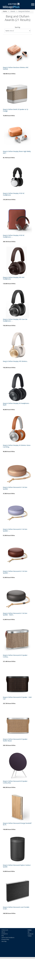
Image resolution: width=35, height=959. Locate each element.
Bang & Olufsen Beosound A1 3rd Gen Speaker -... (15, 530)
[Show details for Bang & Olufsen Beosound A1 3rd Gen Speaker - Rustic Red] (17, 555)
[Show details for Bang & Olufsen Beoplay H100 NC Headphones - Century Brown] (17, 219)
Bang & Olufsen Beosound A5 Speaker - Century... (15, 656)
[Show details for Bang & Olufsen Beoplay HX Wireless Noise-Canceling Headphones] (17, 429)
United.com (4, 930)
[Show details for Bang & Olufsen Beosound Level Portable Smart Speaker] (17, 891)
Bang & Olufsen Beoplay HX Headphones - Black (16, 404)
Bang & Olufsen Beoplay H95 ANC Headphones (14, 278)
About (3, 932)
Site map (4, 941)
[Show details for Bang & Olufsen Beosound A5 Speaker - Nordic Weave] (17, 723)
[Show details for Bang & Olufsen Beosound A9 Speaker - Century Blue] (17, 765)
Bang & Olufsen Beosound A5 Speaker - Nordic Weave (15, 740)
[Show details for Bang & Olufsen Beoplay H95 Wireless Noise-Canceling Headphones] (17, 345)
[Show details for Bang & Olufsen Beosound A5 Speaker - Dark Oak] (17, 681)
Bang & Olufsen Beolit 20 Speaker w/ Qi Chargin (15, 110)
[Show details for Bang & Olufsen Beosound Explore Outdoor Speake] (17, 849)
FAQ (2, 936)
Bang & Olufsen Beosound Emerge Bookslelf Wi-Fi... (17, 824)
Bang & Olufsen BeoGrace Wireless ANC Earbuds (15, 68)
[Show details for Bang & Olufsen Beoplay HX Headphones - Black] (17, 387)
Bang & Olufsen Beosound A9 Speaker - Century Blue (15, 782)
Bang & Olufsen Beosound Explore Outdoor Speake (17, 866)
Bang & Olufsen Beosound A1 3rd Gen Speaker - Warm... (15, 614)
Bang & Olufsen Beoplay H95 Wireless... (15, 361)
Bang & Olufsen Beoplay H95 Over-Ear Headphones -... (15, 320)
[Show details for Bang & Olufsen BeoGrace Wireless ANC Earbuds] (17, 51)
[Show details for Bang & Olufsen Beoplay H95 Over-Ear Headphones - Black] (17, 303)
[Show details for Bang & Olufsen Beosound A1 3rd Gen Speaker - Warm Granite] (17, 597)
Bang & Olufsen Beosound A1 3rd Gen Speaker (15, 488)
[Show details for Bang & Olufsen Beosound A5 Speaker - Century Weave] (17, 639)
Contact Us (4, 934)
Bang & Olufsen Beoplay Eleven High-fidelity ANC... (17, 152)
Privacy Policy (5, 939)
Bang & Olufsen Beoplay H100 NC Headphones (13, 194)
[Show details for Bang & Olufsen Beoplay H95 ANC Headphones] (17, 261)
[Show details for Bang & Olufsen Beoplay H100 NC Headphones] (17, 177)
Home (5, 11)
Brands (13, 11)
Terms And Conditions (7, 937)
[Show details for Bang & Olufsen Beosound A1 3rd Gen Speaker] (17, 471)
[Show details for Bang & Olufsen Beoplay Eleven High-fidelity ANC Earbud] (17, 135)
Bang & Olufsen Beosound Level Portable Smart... (16, 908)
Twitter (30, 936)
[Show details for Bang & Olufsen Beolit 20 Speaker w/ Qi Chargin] (17, 93)
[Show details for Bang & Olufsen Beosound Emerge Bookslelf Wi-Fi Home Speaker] (17, 807)
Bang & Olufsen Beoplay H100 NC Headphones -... (13, 236)
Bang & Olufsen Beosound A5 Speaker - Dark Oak (17, 698)
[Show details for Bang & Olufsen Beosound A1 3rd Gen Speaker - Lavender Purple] (17, 513)
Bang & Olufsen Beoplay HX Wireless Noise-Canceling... (17, 446)
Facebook (30, 934)
